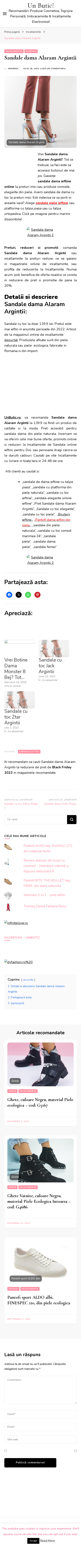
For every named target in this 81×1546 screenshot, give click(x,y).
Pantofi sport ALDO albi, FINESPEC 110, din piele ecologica (38, 1300)
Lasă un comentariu (53, 68)
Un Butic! (41, 5)
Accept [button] (33, 1540)
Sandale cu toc (29, 751)
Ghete (12, 1091)
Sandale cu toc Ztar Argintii (16, 717)
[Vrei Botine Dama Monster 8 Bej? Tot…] (19, 648)
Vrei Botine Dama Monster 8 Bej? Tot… (16, 669)
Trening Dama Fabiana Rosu (45, 906)
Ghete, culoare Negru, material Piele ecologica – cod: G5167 (40, 1102)
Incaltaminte (14, 51)
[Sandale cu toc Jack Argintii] (54, 648)
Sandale (31, 51)
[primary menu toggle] (5, 13)
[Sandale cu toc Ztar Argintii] (19, 700)
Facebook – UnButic (22, 938)
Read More (47, 1540)
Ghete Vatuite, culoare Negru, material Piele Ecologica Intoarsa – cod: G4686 (39, 1201)
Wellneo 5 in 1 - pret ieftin (44, 895)
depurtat (11, 340)
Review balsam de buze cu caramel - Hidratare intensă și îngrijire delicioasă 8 (46, 865)
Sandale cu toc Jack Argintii (50, 666)
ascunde (28, 980)
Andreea (13, 68)
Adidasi (13, 1289)
